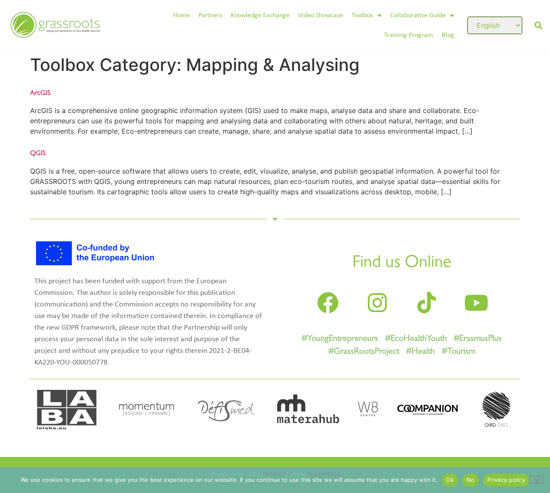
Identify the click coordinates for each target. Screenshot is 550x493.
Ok (450, 479)
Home (181, 15)
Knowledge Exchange (260, 15)
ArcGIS (40, 93)
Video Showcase (320, 15)
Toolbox (362, 15)
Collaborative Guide (418, 15)
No (471, 479)
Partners (210, 15)
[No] (536, 480)
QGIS (38, 153)
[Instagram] (377, 302)
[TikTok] (426, 302)
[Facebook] (327, 302)
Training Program (408, 35)
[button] (538, 25)
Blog (448, 35)
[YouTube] (476, 302)
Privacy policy (506, 479)
